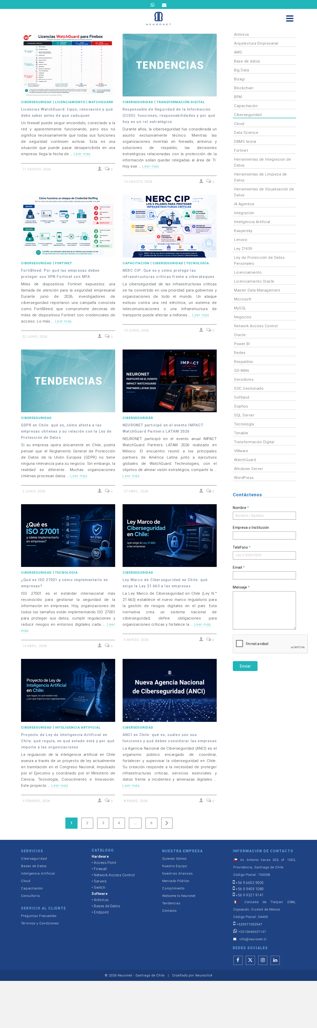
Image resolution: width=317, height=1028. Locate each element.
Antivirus (241, 34)
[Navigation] (290, 18)
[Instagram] (262, 960)
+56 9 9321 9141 (250, 895)
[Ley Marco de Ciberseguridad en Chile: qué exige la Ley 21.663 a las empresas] (170, 535)
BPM (238, 97)
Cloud (239, 123)
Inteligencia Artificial (78, 727)
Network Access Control (256, 326)
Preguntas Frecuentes (39, 916)
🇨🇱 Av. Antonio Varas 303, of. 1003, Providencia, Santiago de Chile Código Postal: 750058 (264, 867)
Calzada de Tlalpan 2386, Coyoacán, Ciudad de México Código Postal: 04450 (264, 909)
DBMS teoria (245, 141)
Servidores (244, 379)
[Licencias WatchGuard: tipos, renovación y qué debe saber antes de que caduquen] (68, 65)
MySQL (240, 308)
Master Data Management (257, 290)
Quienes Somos (174, 858)
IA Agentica (244, 204)
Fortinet (63, 263)
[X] (250, 960)
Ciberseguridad (36, 102)
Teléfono (242, 547)
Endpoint (101, 912)
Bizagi (239, 79)
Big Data (241, 70)
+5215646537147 (252, 932)
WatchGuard (100, 102)
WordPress (244, 477)
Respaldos (243, 361)
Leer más (82, 154)
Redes (240, 353)
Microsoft (242, 299)
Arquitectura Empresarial (256, 43)
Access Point (105, 863)
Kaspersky (243, 231)
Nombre (241, 508)
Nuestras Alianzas (177, 873)
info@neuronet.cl (252, 939)
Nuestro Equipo (174, 866)
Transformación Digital (181, 102)
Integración (244, 213)
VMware (241, 451)
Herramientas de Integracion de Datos (262, 162)
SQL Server (244, 415)
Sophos (241, 406)
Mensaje (241, 587)
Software (99, 894)
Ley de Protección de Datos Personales (259, 260)
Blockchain (243, 88)
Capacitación (136, 263)
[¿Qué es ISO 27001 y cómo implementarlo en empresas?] (68, 535)
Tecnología (197, 263)
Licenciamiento (70, 102)
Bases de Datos (34, 866)
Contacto (169, 910)
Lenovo (240, 239)
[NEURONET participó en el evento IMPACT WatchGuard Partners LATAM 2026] (170, 381)
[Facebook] (238, 960)
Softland (241, 397)
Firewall (100, 869)
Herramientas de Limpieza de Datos (260, 177)
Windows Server (248, 469)
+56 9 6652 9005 (250, 883)
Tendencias (171, 903)
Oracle (240, 335)
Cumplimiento (173, 888)
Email (239, 567)
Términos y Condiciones (40, 923)
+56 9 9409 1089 (250, 889)
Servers (100, 881)
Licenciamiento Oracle (254, 281)
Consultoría (30, 896)
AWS (238, 52)
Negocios (242, 317)
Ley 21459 (243, 248)
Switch (99, 887)
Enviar (245, 666)
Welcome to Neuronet (179, 896)
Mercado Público (175, 881)
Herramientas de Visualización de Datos (264, 192)
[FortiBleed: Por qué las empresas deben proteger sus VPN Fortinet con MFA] (68, 226)
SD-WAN (241, 370)
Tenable (241, 433)
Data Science (246, 132)
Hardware (100, 856)
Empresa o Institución (251, 527)
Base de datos (247, 61)
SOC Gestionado (249, 388)
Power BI (242, 344)
